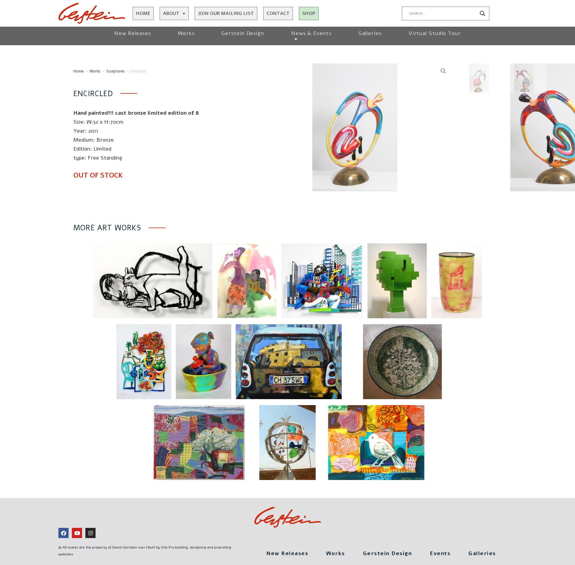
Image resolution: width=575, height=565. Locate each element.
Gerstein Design (242, 33)
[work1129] (355, 127)
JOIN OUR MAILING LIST (226, 13)
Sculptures (115, 71)
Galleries (370, 33)
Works (186, 33)
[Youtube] (77, 533)
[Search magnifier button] (482, 13)
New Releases (132, 33)
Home (143, 13)
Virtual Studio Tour (434, 33)
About (171, 13)
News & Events (311, 33)
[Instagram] (90, 533)
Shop (308, 13)
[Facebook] (63, 533)
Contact (278, 13)
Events (440, 553)
